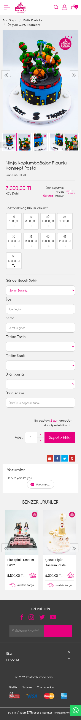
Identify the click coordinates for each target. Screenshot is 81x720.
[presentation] (6, 74)
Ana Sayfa (10, 20)
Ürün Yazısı (15, 393)
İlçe (8, 299)
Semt (10, 318)
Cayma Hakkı (45, 687)
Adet (19, 437)
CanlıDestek (75, 710)
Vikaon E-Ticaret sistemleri (35, 712)
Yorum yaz (43, 484)
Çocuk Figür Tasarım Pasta (55, 562)
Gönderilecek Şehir (22, 280)
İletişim (27, 687)
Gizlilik (13, 687)
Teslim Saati (15, 356)
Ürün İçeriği (15, 374)
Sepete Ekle (60, 437)
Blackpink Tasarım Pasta (20, 562)
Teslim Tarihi (16, 337)
